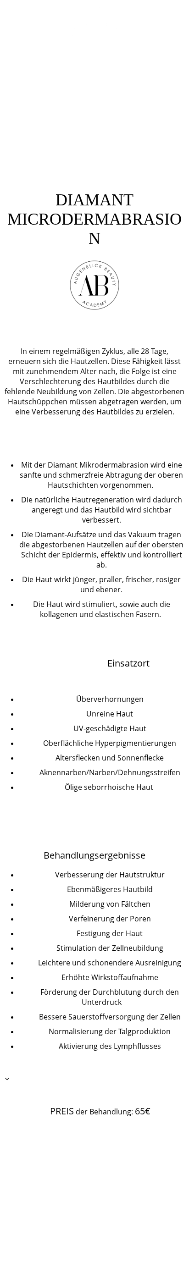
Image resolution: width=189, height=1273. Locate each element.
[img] (95, 26)
